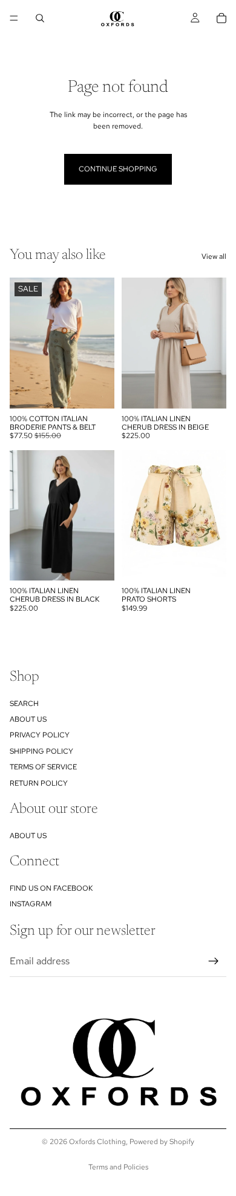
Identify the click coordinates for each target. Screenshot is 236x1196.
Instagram (30, 904)
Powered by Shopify (161, 1142)
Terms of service (43, 767)
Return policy (39, 783)
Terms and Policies (118, 1167)
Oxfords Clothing (97, 1142)
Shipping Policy (41, 751)
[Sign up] (213, 961)
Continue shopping (118, 169)
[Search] (40, 18)
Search (24, 703)
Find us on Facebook (51, 888)
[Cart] (221, 18)
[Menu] (14, 18)
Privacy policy (40, 735)
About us (28, 719)
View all (214, 256)
